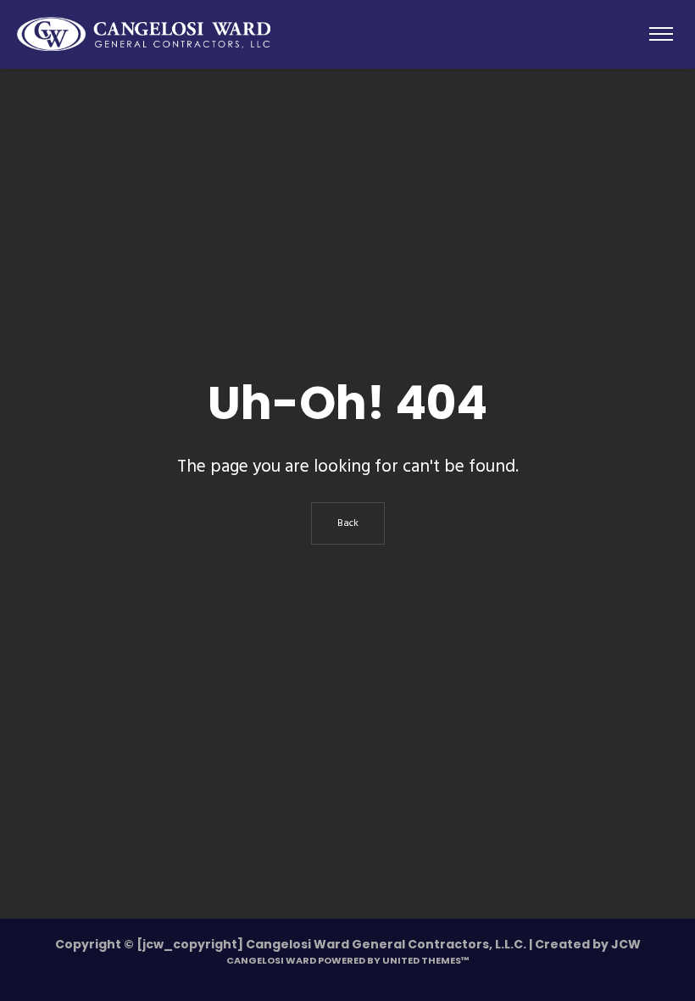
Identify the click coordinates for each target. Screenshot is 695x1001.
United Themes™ (426, 960)
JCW (626, 944)
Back (348, 523)
